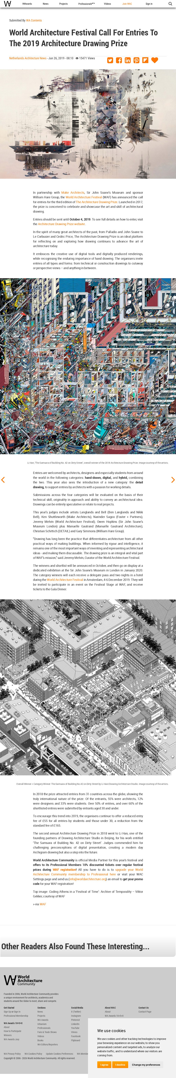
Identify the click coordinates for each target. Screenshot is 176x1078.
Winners (8, 1035)
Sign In (17, 1011)
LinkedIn (75, 1024)
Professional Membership (16, 1015)
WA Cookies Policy (33, 1053)
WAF (43, 904)
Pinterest (75, 1020)
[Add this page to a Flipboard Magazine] (145, 60)
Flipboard (75, 1040)
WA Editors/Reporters (47, 1044)
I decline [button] (120, 1064)
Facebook (75, 1036)
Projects (41, 1015)
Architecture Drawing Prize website (61, 224)
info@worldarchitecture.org (87, 879)
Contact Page (145, 1011)
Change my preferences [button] (146, 1064)
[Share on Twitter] (110, 60)
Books (40, 1040)
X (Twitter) (76, 1011)
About (6, 1027)
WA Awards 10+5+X (114, 1015)
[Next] (173, 479)
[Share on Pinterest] (136, 60)
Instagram (76, 1015)
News (40, 1011)
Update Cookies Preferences (59, 1053)
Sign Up (7, 1011)
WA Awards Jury (11, 1039)
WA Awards (42, 1020)
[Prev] (3, 479)
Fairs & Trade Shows (47, 1032)
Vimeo (74, 1032)
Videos (40, 1036)
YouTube (75, 1028)
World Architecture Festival (84, 197)
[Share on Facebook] (119, 60)
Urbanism (42, 1024)
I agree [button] (104, 1064)
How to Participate (12, 1031)
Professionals (43, 1028)
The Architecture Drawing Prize (96, 202)
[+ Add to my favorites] (154, 60)
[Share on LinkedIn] (128, 60)
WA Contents (34, 20)
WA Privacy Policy (12, 1053)
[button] (170, 4)
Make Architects (72, 192)
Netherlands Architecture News (27, 58)
